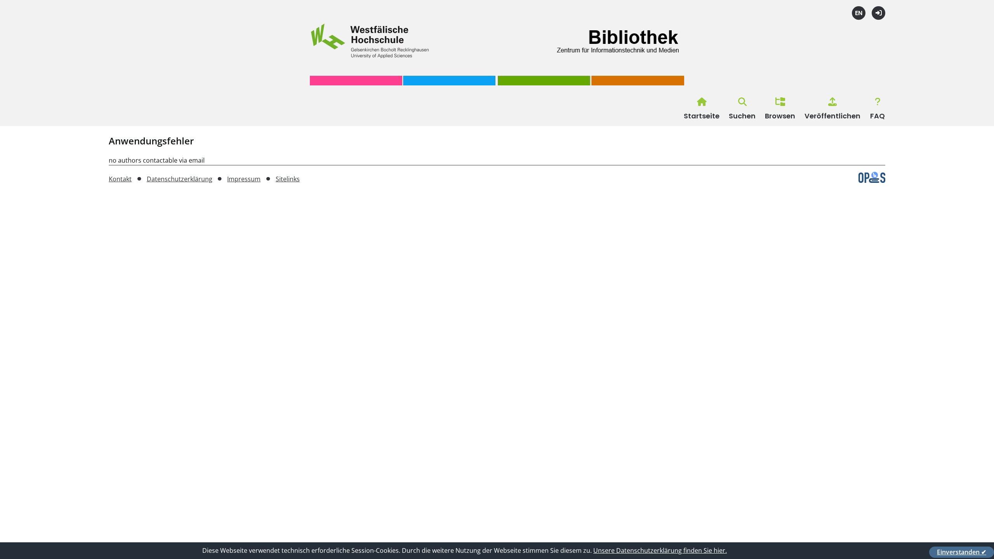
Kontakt (120, 179)
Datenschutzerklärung (179, 179)
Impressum (244, 179)
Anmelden (878, 13)
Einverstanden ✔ (961, 552)
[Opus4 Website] (871, 180)
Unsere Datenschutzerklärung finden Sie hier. (660, 550)
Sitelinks (288, 179)
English (858, 13)
